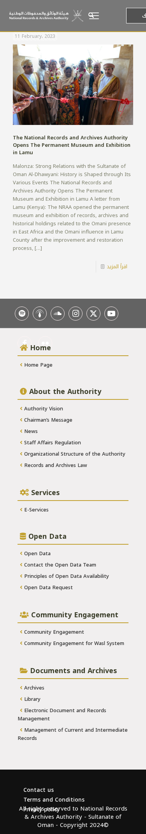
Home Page (38, 365)
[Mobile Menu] (104, 16)
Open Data (37, 553)
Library (31, 699)
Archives (33, 688)
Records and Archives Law (55, 465)
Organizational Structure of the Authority (74, 454)
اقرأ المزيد (117, 266)
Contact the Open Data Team (59, 565)
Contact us (38, 790)
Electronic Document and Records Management (62, 715)
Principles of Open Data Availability (66, 576)
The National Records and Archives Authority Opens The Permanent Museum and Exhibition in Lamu (71, 145)
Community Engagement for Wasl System (73, 643)
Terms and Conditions (53, 800)
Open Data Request (48, 587)
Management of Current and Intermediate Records (73, 734)
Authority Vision (43, 408)
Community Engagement (53, 632)
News (30, 431)
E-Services (36, 510)
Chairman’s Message (47, 420)
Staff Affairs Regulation (52, 442)
